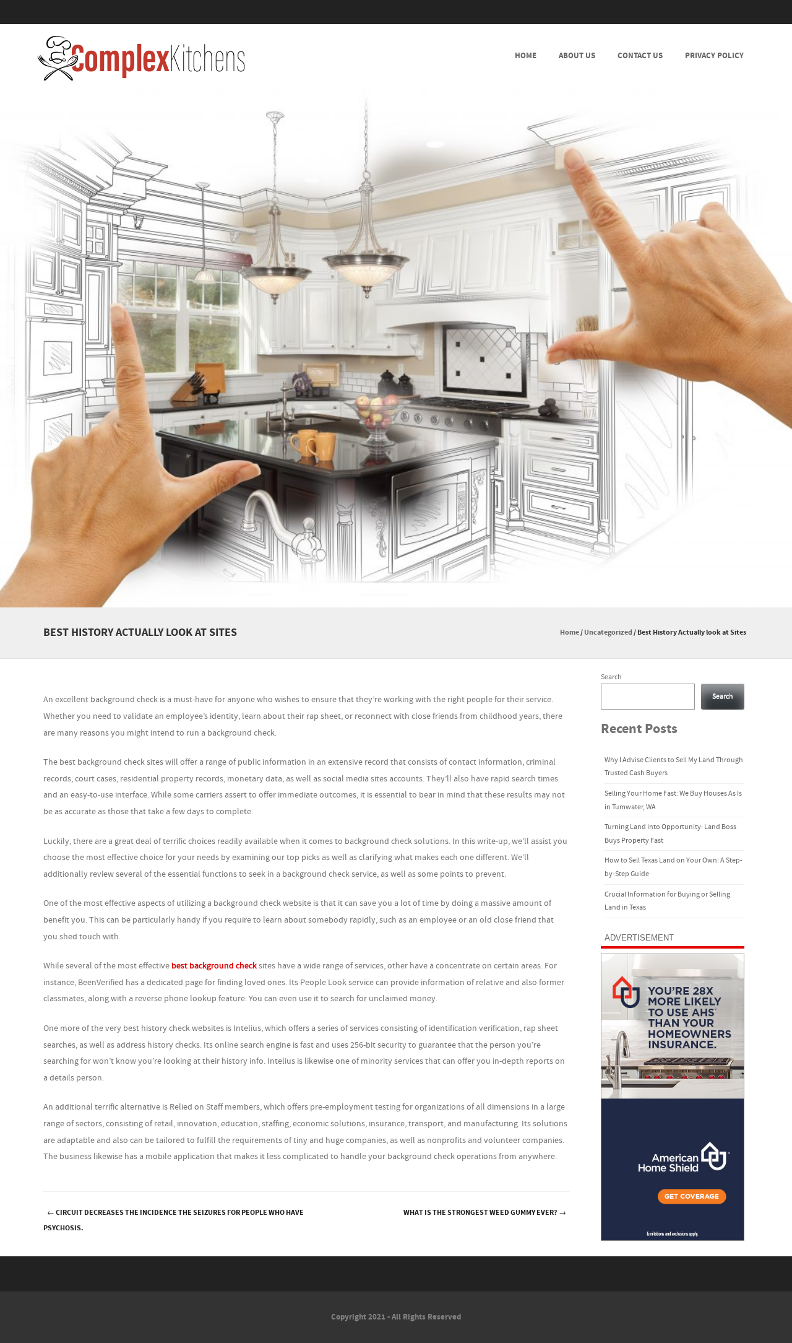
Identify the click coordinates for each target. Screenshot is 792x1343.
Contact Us (640, 55)
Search (611, 677)
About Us (577, 55)
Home (525, 55)
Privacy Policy (714, 55)
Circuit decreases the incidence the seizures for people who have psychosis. (173, 1220)
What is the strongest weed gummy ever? (484, 1212)
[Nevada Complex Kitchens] (141, 58)
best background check (214, 965)
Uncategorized (608, 632)
